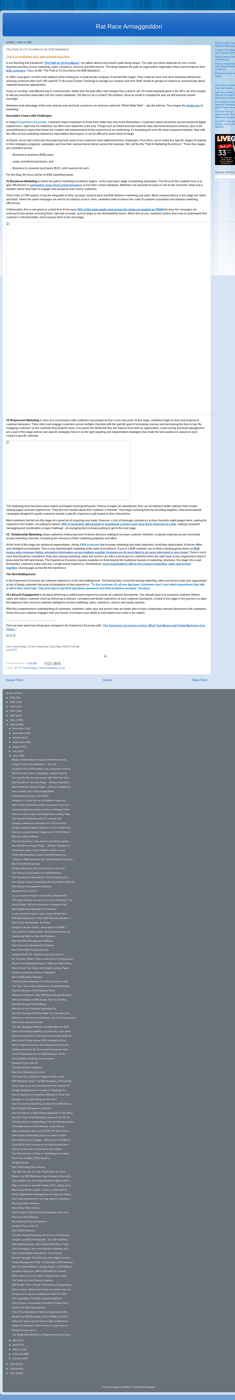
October (17, 737)
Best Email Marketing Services (28, 1072)
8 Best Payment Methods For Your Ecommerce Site (40, 981)
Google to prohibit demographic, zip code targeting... (40, 1239)
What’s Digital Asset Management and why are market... (42, 1194)
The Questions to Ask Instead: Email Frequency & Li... (41, 877)
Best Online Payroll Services (27, 1022)
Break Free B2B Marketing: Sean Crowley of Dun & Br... (42, 1176)
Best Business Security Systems (29, 1221)
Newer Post (14, 680)
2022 (13, 715)
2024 (13, 706)
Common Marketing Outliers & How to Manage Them (41, 809)
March (16, 1349)
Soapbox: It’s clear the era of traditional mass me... (39, 800)
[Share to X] (52, 663)
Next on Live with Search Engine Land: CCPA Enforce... (42, 832)
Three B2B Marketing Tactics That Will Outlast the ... (40, 855)
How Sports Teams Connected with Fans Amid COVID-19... (44, 882)
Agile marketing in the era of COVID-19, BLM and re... (41, 1131)
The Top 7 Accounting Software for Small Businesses (40, 986)
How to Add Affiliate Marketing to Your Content (37, 1253)
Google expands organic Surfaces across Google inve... (42, 827)
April (15, 1345)
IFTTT (13, 650)
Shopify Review (20, 1162)
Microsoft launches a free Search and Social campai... (41, 841)
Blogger (151, 1387)
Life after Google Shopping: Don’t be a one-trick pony (41, 1235)
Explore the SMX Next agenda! (28, 1307)
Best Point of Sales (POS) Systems (31, 1158)
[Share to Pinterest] (59, 663)
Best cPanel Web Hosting (25, 1208)
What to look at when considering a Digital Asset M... (40, 773)
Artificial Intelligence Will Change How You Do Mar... (40, 999)
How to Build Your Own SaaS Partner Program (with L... (42, 1180)
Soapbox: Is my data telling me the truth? (34, 1099)
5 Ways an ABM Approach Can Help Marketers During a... (43, 859)
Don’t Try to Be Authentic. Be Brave (31, 922)
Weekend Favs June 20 (25, 1063)
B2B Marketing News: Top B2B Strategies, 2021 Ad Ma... (42, 1081)
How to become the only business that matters (37, 1149)
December (19, 728)
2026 (13, 697)
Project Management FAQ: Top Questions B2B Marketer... (43, 1262)
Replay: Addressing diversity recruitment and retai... (40, 759)
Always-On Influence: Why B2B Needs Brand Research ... (43, 995)
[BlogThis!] (49, 663)
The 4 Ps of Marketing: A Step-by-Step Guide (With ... (41, 1312)
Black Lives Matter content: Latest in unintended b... (40, 1190)
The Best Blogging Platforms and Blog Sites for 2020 (40, 1027)
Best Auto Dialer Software (26, 1203)
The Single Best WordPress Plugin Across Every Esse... (42, 1334)
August (17, 747)
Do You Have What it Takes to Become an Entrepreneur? (43, 959)
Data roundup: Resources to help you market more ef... (42, 1289)
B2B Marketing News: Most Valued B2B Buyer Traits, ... (42, 1244)
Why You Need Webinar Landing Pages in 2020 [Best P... (43, 1266)
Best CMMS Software (23, 1230)
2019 (13, 1364)
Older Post (199, 680)
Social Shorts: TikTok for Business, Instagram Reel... (40, 904)
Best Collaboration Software (27, 977)
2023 (13, 711)
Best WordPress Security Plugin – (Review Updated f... (41, 782)
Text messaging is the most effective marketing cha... (41, 1248)
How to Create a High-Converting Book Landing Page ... (42, 814)
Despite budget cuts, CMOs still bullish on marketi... (40, 1271)
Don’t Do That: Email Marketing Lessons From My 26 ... (42, 1117)
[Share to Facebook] (56, 663)
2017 (13, 1373)
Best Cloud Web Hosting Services (30, 950)
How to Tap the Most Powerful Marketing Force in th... (41, 1212)
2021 (13, 720)
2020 (13, 724)
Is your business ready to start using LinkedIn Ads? (39, 895)
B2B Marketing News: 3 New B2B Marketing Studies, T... (42, 918)
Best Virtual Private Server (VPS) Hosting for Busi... (39, 1040)
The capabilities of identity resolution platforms (37, 1298)
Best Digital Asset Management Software (34, 909)
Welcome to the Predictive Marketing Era (34, 1008)
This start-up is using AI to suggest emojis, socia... (39, 1076)
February (18, 1354)
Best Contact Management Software (31, 886)
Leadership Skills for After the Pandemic (33, 936)
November (19, 733)
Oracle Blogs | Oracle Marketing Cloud (44, 668)
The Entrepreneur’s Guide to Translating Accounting (40, 1153)
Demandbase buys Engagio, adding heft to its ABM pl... (42, 1140)
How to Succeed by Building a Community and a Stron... (42, 1031)
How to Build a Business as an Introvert (33, 1058)
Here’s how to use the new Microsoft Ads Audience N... (41, 1085)
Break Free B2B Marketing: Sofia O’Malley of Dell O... (41, 1316)
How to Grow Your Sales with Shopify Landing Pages (40, 968)
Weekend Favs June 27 (25, 891)
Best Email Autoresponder (26, 864)
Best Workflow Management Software (32, 941)
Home (107, 680)
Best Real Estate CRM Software (29, 1004)
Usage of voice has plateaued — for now (34, 764)
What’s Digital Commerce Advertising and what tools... (41, 1045)
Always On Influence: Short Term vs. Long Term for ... (41, 1325)
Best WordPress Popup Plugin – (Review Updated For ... (42, 845)
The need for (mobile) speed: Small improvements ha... (42, 931)
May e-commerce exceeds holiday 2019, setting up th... (42, 1185)
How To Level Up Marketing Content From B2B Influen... (42, 1104)
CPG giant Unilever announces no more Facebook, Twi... (43, 900)
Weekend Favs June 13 (25, 1226)
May (15, 1340)
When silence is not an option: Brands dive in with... (40, 1276)
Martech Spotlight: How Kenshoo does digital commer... (42, 1258)
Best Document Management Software (33, 945)
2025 (13, 702)
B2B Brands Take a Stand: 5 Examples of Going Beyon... (43, 1285)
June (16, 755)
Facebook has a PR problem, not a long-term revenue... (42, 769)
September (19, 742)
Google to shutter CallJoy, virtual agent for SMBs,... (39, 927)
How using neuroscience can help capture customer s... (42, 1198)
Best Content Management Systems (31, 1108)
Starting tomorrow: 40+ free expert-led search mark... (41, 1049)
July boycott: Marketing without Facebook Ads (37, 818)
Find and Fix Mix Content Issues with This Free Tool (40, 777)
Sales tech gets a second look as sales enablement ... (41, 1321)
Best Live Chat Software (25, 1217)
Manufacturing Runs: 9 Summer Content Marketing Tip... (42, 1036)
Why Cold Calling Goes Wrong (28, 1167)
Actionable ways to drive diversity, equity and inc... (39, 1126)
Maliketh (127, 1387)
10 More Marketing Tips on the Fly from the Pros (38, 868)
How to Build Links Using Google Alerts (33, 791)
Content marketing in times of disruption (33, 972)
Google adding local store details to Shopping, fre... (40, 1090)
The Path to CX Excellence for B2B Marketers (36, 873)
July (15, 751)
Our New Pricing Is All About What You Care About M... (41, 1013)
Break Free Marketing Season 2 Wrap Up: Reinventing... (42, 963)
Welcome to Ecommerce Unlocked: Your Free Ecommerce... (44, 1017)
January (17, 1358)
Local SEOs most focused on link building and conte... (41, 1144)
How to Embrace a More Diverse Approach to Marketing (42, 1113)
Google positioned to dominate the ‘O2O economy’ (39, 823)
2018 (13, 1368)
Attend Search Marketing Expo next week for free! (39, 1135)
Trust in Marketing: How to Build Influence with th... (39, 1054)
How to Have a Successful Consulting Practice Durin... (41, 1303)
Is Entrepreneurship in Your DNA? (30, 796)
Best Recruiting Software (25, 836)
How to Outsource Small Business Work (33, 990)
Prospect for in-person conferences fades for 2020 (39, 1294)
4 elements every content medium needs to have (38, 850)
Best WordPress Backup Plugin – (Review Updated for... (42, 787)
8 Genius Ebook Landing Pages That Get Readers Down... (44, 1122)
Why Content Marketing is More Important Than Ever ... (42, 805)
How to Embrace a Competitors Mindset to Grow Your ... (42, 1094)
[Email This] (46, 663)
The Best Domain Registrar (26, 1067)
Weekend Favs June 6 (24, 1330)
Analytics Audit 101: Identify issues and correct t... (39, 954)
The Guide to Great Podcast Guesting (33, 1280)
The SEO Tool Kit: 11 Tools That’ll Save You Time (38, 1171)
